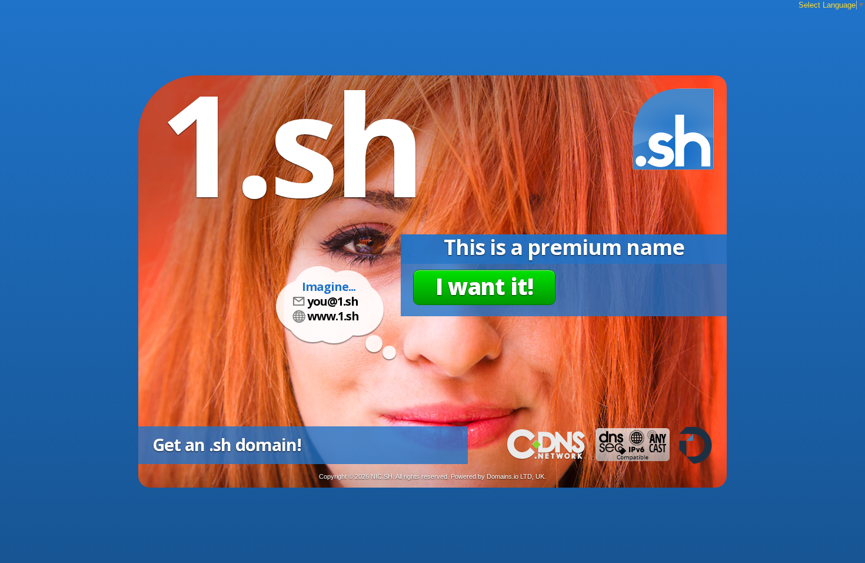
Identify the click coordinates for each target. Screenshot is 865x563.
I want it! (484, 286)
